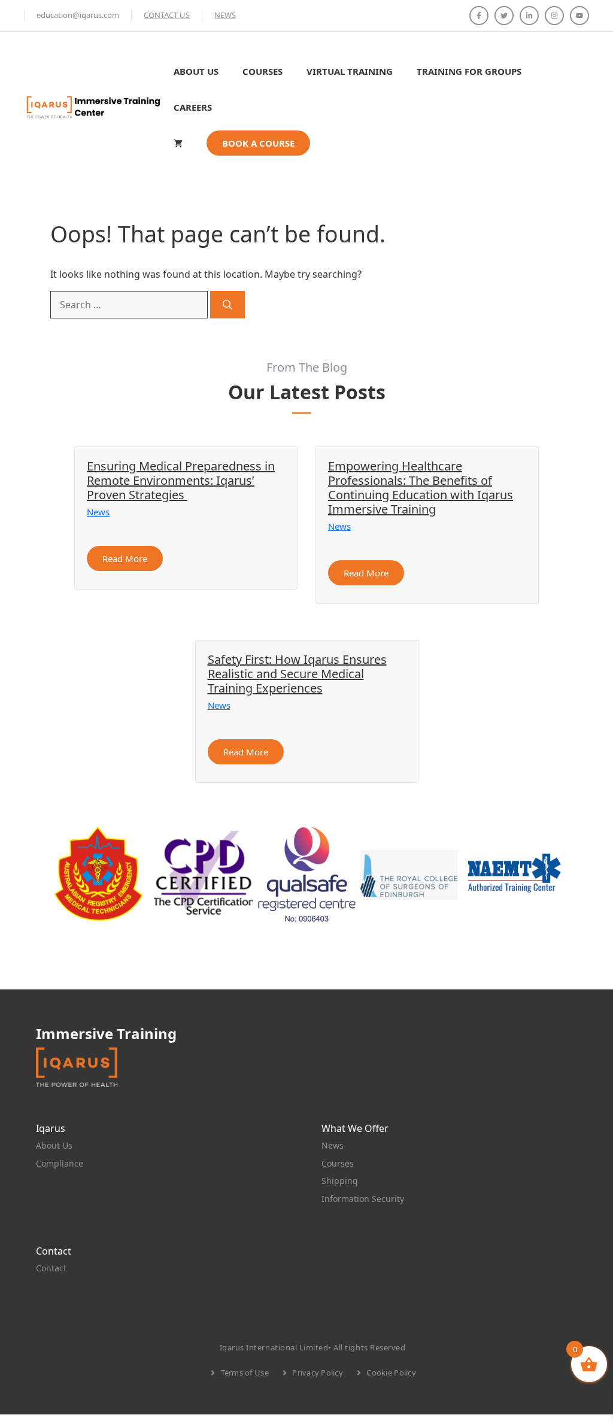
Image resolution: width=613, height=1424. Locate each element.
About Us (196, 71)
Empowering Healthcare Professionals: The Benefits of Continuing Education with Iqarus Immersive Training (420, 487)
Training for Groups (469, 71)
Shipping (339, 1180)
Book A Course (258, 143)
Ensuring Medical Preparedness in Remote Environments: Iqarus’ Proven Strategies (181, 480)
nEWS (225, 15)
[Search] (227, 304)
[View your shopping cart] (178, 143)
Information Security (362, 1198)
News (98, 512)
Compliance (59, 1163)
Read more (124, 558)
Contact (51, 1268)
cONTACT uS (167, 15)
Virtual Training (349, 71)
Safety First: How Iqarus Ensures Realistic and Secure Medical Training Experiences (297, 673)
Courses (262, 71)
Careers (193, 107)
